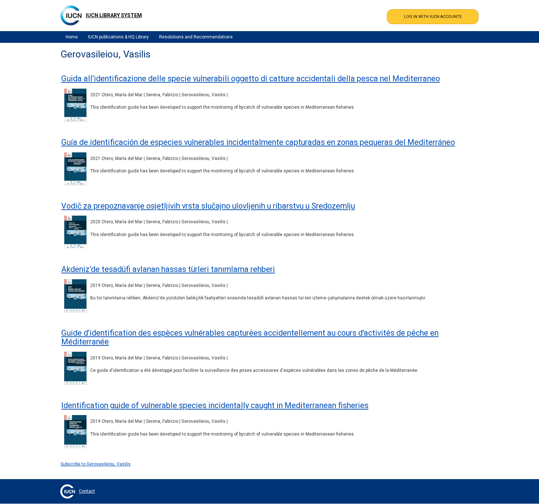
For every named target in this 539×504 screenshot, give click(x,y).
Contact (87, 491)
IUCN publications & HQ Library (118, 37)
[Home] (71, 15)
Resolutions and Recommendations (196, 37)
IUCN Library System (114, 15)
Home (72, 37)
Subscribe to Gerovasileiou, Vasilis (95, 464)
